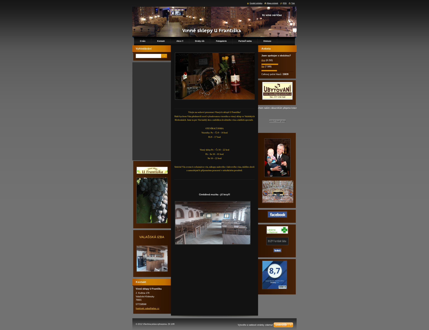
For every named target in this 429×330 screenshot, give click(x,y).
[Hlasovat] (269, 64)
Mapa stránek (272, 3)
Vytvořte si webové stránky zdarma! (255, 325)
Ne (262, 66)
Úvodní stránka (256, 3)
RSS (285, 3)
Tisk (293, 3)
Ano (263, 60)
